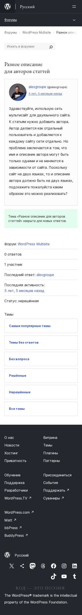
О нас (9, 437)
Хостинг (11, 453)
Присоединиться (57, 475)
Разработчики (16, 490)
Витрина (50, 437)
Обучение (12, 475)
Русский (22, 555)
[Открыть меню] (75, 6)
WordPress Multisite (36, 32)
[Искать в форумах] (51, 46)
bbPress (13, 528)
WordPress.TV (18, 498)
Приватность (15, 460)
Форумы (10, 20)
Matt (10, 520)
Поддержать (56, 490)
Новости (11, 445)
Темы (47, 445)
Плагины (50, 453)
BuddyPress (16, 535)
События (50, 482)
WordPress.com (19, 512)
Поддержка (14, 482)
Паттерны (51, 460)
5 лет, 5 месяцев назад (45, 93)
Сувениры (53, 498)
